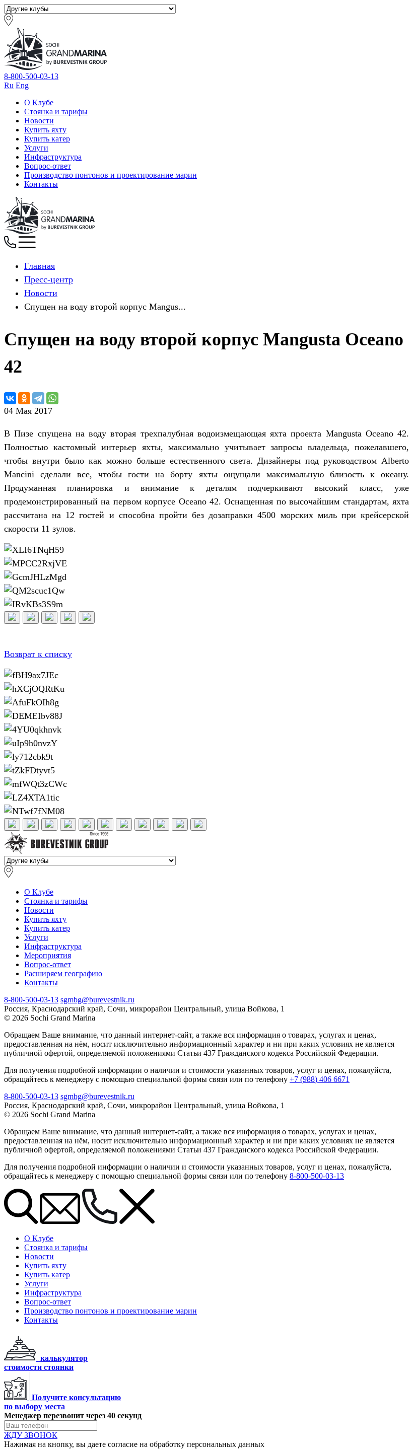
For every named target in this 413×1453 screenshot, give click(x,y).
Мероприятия (47, 955)
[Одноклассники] (24, 398)
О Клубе (38, 102)
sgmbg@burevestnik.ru (97, 999)
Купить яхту (45, 129)
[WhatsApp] (52, 398)
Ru (9, 85)
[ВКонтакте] (10, 398)
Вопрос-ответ (47, 166)
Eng (22, 85)
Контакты (41, 184)
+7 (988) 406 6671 (320, 1079)
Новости (39, 120)
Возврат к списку (38, 654)
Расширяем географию (63, 973)
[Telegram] (38, 398)
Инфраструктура (53, 157)
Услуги (36, 147)
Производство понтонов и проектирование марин (110, 175)
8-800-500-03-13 (31, 76)
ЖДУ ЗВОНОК (30, 1435)
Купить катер (47, 138)
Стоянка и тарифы (56, 111)
